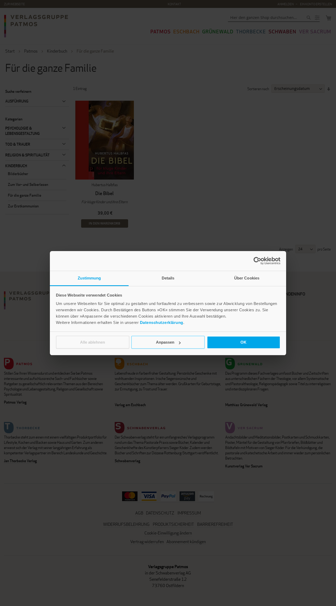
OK (243, 342)
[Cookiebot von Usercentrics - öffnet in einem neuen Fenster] (257, 261)
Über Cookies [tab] (246, 278)
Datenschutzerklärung (161, 322)
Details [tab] (168, 278)
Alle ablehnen (92, 342)
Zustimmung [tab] (89, 278)
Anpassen (165, 342)
